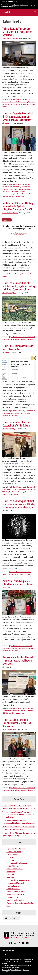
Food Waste (11, 877)
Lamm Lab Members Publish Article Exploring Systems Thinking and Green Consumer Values (18, 286)
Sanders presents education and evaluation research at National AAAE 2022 (17, 660)
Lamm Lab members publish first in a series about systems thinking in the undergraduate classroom (18, 504)
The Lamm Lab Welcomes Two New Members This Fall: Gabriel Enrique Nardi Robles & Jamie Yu (18, 814)
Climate (9, 857)
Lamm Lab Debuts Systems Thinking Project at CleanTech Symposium (16, 723)
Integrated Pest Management (17, 189)
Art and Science (15, 187)
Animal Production (13, 852)
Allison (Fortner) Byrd (9, 293)
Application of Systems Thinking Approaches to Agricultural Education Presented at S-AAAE (17, 206)
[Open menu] (35, 12)
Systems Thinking (20, 104)
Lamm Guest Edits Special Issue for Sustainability (17, 347)
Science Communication (15, 892)
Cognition (12, 572)
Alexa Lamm (6, 123)
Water (17, 416)
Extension (31, 102)
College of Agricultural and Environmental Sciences (14, 5)
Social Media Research (21, 194)
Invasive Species (12, 886)
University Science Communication (20, 903)
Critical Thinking (12, 866)
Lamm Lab (6, 12)
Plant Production (7, 104)
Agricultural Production (16, 99)
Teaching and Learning (16, 196)
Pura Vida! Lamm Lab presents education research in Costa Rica (18, 582)
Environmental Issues (23, 572)
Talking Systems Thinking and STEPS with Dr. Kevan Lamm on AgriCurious (17, 31)
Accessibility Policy (16, 970)
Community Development (18, 102)
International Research (22, 413)
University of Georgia (10, 965)
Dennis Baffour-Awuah (10, 38)
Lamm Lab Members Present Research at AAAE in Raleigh (16, 423)
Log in (4, 954)
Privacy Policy (6, 970)
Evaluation (30, 648)
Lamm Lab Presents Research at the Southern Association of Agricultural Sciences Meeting (17, 116)
